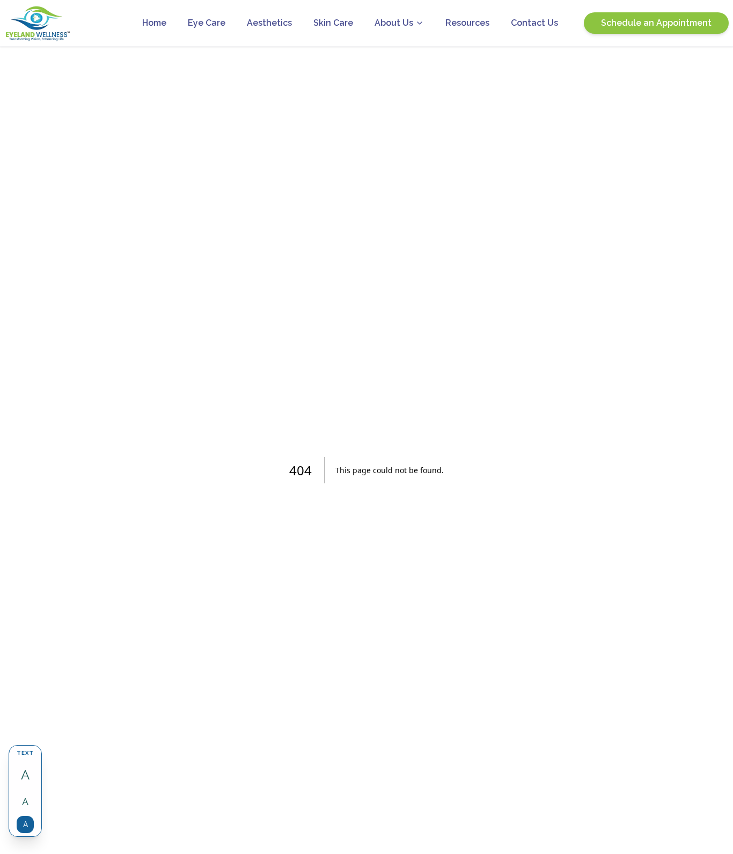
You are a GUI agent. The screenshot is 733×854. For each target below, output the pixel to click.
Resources (467, 23)
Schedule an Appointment (656, 23)
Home (154, 23)
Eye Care (206, 23)
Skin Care (333, 23)
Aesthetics (269, 23)
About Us (394, 23)
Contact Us (534, 23)
